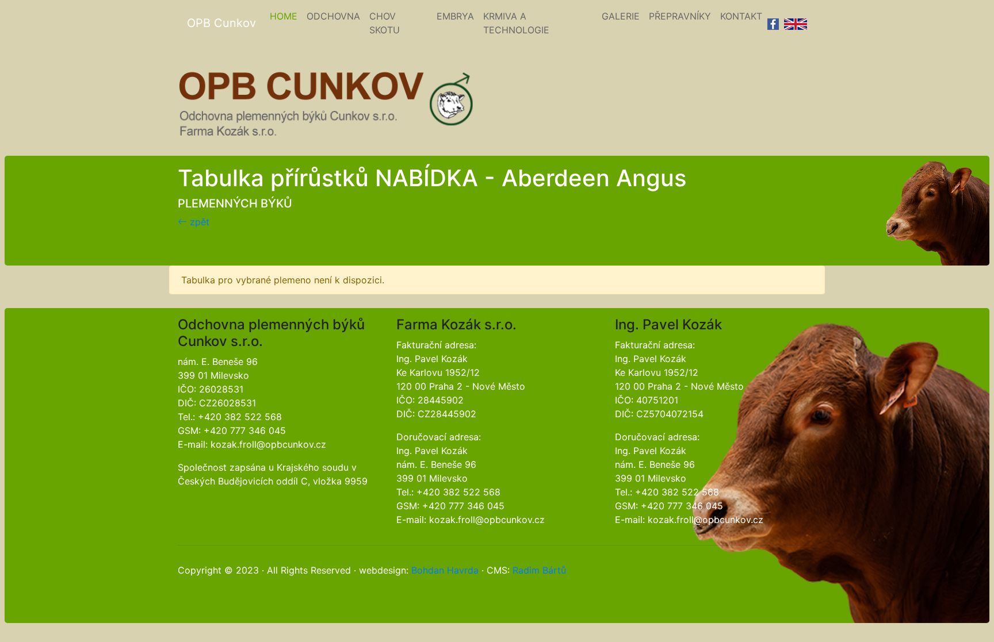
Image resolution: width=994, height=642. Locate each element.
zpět (198, 222)
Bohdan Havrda (445, 570)
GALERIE (621, 16)
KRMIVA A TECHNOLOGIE (516, 23)
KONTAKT (741, 16)
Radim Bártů (539, 570)
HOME (286, 16)
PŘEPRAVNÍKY (680, 16)
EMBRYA (455, 16)
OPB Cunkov (221, 23)
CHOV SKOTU (384, 23)
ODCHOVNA (333, 16)
